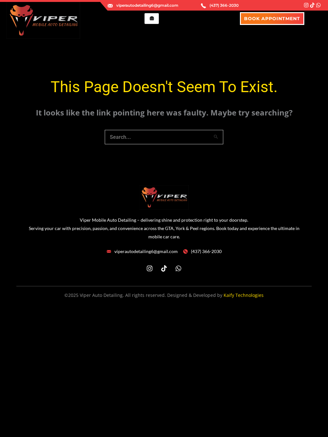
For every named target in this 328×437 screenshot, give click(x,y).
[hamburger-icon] (151, 18)
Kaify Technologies (244, 295)
